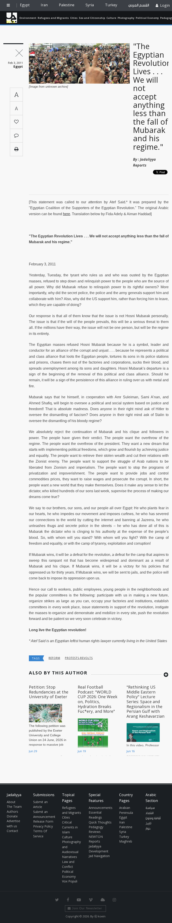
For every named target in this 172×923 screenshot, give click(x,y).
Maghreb (125, 841)
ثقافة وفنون (153, 818)
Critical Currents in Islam (70, 827)
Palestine (66, 4)
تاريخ (148, 823)
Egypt (25, 4)
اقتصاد (150, 813)
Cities (73, 18)
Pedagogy (96, 827)
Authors (12, 811)
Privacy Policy (43, 826)
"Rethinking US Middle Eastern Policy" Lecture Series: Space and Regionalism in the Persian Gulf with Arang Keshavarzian (145, 701)
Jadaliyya (11, 18)
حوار (148, 828)
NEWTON (96, 836)
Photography (126, 18)
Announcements (100, 808)
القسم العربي (138, 5)
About (11, 802)
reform (54, 658)
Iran (44, 4)
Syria (90, 4)
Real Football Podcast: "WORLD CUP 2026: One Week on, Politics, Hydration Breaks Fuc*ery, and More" (97, 699)
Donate (12, 816)
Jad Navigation (99, 856)
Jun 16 (131, 751)
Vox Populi (69, 881)
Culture (111, 18)
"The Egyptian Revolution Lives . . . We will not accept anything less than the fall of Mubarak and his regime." (152, 96)
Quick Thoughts (100, 822)
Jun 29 (33, 751)
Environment (27, 18)
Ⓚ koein (99, 916)
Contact (12, 831)
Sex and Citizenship (92, 18)
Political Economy (147, 18)
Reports (94, 841)
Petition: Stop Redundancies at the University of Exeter (48, 691)
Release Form (43, 821)
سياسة (150, 808)
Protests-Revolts (79, 658)
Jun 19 (82, 751)
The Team (14, 806)
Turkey (111, 4)
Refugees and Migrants (53, 18)
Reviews (95, 832)
